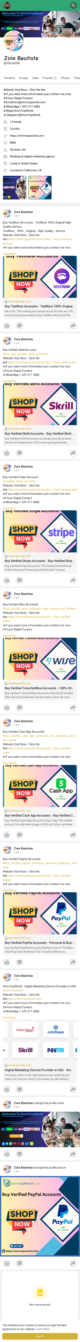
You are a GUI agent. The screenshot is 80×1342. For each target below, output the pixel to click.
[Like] (40, 327)
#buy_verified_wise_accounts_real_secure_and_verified (39, 608)
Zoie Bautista (23, 212)
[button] (73, 5)
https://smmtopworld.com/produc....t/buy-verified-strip (42, 489)
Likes (35, 78)
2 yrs (16, 215)
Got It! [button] (40, 1336)
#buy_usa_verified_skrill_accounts (25, 354)
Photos (65, 78)
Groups (23, 78)
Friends (49, 78)
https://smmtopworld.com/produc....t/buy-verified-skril (42, 362)
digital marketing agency (39, 156)
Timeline (9, 78)
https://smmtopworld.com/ (27, 135)
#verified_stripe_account (19, 481)
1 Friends (16, 122)
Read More (9, 253)
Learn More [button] (43, 1329)
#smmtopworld (13, 990)
